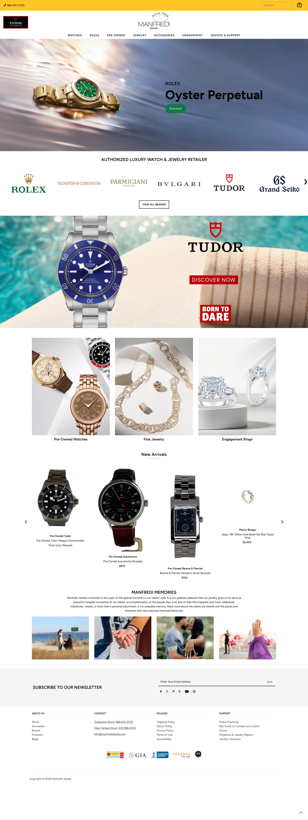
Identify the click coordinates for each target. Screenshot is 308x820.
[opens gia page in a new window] (137, 786)
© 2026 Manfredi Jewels (56, 808)
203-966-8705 (127, 757)
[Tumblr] (180, 721)
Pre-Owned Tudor (60, 565)
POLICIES (162, 743)
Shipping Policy (166, 751)
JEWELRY (139, 35)
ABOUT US (38, 743)
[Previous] (26, 551)
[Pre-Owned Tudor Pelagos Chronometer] (60, 528)
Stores (223, 759)
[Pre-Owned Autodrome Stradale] (122, 539)
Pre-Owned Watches (71, 469)
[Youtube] (187, 721)
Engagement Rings (237, 469)
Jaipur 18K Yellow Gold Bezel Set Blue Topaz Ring (247, 565)
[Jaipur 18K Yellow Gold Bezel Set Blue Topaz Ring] (247, 525)
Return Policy (164, 755)
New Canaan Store (105, 757)
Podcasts (37, 764)
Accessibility (164, 768)
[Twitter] (167, 721)
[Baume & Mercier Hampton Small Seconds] (185, 545)
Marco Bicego (247, 559)
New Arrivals (154, 483)
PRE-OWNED (116, 35)
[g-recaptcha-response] (154, 817)
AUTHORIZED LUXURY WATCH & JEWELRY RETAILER (154, 159)
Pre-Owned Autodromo (123, 586)
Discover (176, 108)
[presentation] (305, 183)
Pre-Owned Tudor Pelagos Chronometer (60, 570)
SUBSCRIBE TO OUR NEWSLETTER (67, 716)
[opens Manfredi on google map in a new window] (181, 786)
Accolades (38, 755)
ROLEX (94, 35)
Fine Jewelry (154, 469)
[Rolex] (290, 23)
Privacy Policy (165, 759)
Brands (36, 759)
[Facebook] (161, 721)
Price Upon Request (60, 574)
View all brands (154, 204)
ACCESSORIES (164, 35)
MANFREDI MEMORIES (154, 621)
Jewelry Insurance (229, 768)
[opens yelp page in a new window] (115, 786)
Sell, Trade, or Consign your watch (239, 755)
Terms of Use (165, 764)
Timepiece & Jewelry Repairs (236, 764)
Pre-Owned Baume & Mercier (185, 597)
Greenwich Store (104, 751)
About (35, 751)
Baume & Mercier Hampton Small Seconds (185, 602)
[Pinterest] (173, 721)
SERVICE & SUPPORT (225, 35)
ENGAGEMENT (192, 35)
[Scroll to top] (300, 812)
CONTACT (100, 743)
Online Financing (228, 751)
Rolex (290, 19)
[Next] (282, 551)
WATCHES (75, 35)
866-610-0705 (15, 5)
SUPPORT (224, 743)
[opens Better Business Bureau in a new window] (159, 786)
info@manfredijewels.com (110, 763)
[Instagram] (194, 721)
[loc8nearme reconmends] (198, 786)
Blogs (35, 768)
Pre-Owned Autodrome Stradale (122, 590)
